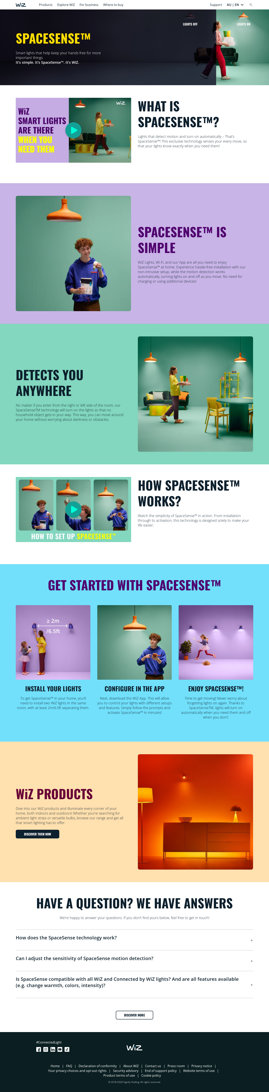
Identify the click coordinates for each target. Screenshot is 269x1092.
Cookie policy (151, 1075)
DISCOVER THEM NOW (37, 834)
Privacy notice (201, 1066)
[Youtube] (61, 1049)
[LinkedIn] (53, 1049)
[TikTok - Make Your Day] (68, 1049)
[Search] (251, 4)
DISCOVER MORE (134, 1015)
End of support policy (161, 1071)
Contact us (153, 1066)
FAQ (69, 1066)
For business (89, 5)
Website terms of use (199, 1071)
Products (46, 5)
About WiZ (131, 1066)
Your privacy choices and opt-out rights (77, 1071)
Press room (176, 1066)
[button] (235, 4)
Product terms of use (119, 1075)
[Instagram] (46, 1049)
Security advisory (125, 1071)
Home (55, 1066)
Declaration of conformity (98, 1066)
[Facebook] (39, 1049)
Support (216, 5)
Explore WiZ (66, 5)
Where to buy (113, 5)
